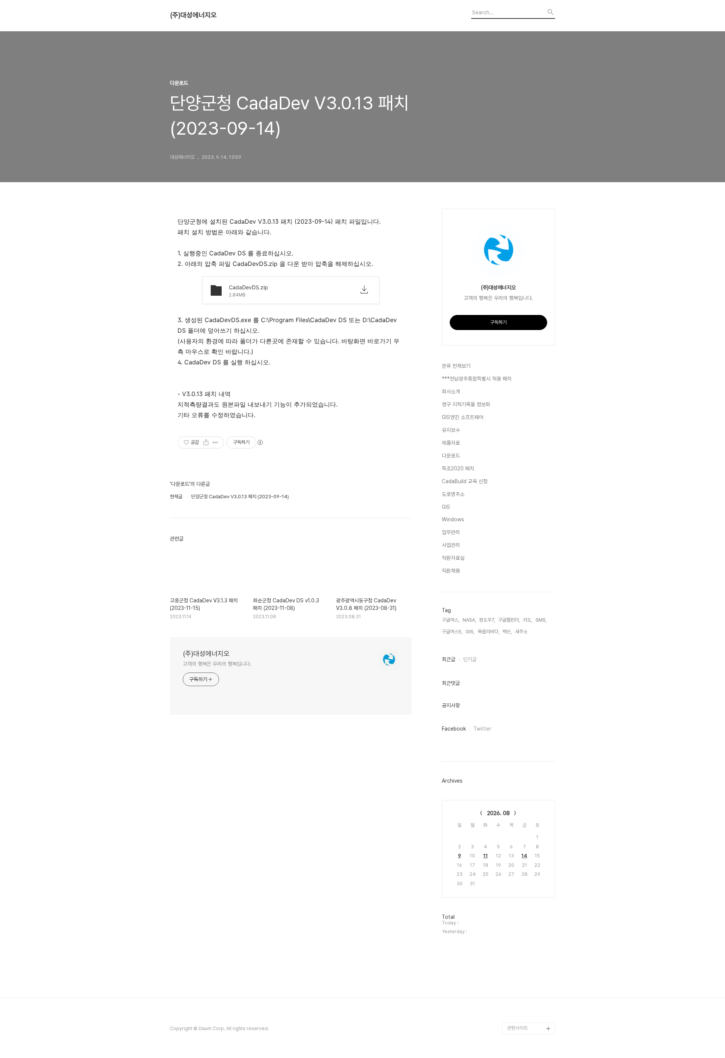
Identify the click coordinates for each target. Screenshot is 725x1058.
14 (524, 855)
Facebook (454, 729)
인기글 (470, 659)
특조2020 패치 (458, 468)
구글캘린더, (509, 620)
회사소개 (451, 391)
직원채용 (451, 571)
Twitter (482, 729)
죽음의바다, (489, 631)
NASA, (469, 620)
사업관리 (451, 545)
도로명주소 (453, 494)
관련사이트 (517, 1028)
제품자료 (451, 443)
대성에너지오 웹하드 (527, 1016)
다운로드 (451, 456)
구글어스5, (452, 631)
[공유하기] (206, 442)
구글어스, (451, 620)
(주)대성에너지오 (193, 15)
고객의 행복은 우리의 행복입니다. (217, 664)
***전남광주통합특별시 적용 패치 (477, 379)
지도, (527, 620)
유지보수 (451, 430)
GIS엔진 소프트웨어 (462, 417)
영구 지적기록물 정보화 (466, 404)
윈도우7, (487, 620)
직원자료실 (453, 558)
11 (485, 855)
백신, (507, 631)
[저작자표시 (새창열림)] (259, 442)
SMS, (541, 620)
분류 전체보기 (456, 366)
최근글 (448, 659)
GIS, (470, 631)
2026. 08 (498, 813)
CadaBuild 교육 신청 (464, 481)
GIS (446, 507)
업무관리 (451, 532)
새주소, (522, 631)
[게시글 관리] (215, 442)
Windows (453, 519)
